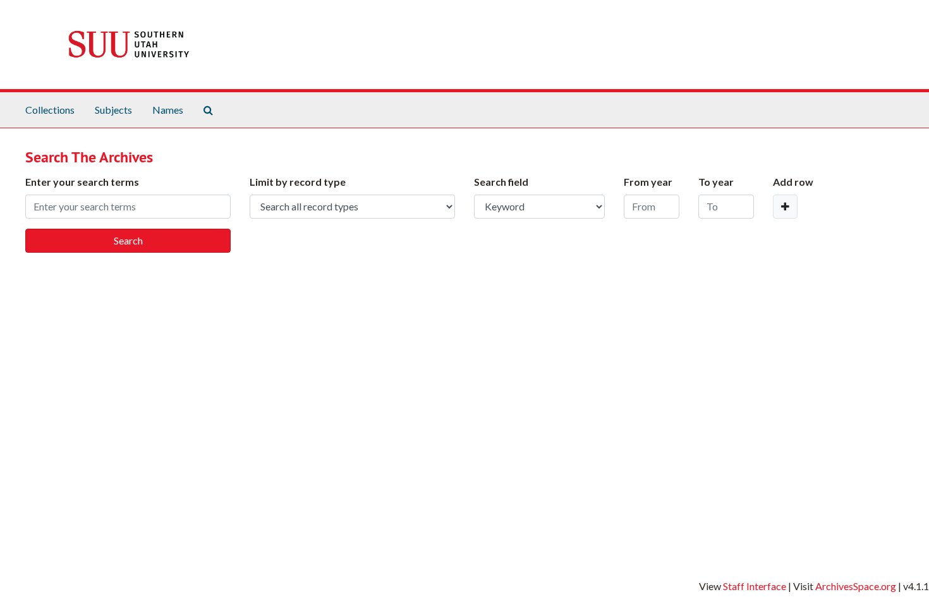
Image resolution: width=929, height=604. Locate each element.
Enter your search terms (82, 182)
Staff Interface (754, 586)
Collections (50, 110)
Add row (793, 182)
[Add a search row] (785, 207)
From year (648, 182)
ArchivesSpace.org (855, 586)
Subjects (113, 110)
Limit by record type (298, 182)
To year (716, 182)
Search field (501, 182)
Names (167, 110)
